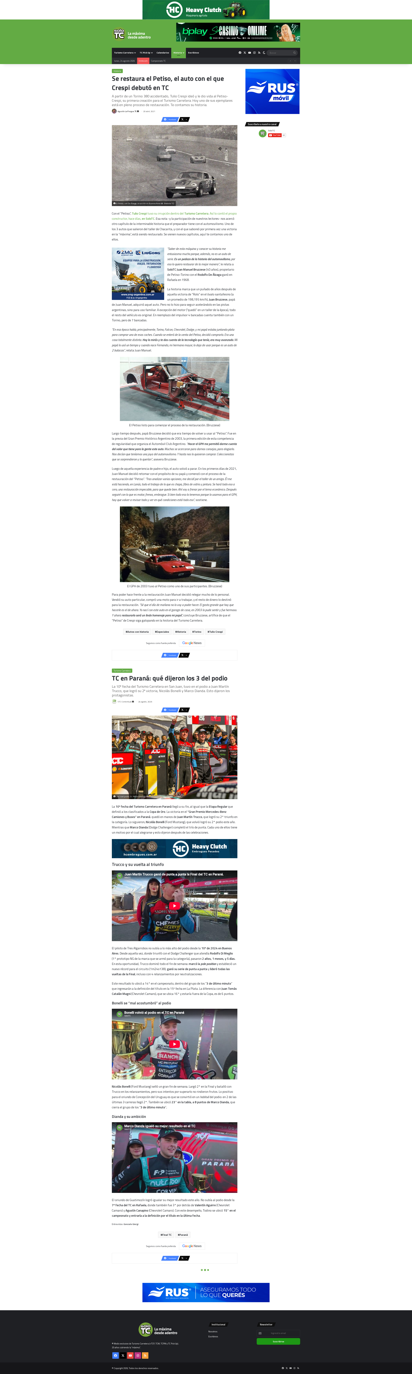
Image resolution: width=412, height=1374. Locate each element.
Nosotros (212, 1331)
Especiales (163, 632)
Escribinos (193, 52)
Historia (177, 52)
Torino (197, 632)
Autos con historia (138, 632)
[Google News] (192, 643)
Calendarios (163, 52)
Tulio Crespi (216, 632)
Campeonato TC (158, 60)
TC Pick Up (145, 52)
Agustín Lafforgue (126, 111)
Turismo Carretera (123, 52)
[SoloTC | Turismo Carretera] (131, 34)
